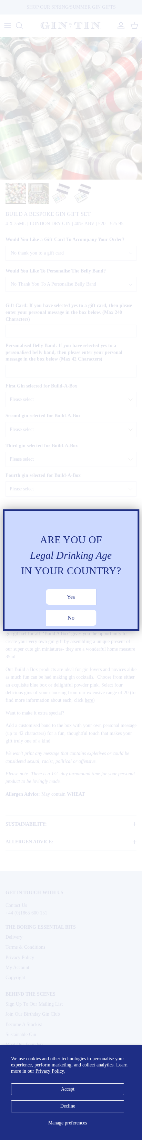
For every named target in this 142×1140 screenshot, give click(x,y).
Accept (67, 1089)
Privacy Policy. (50, 1071)
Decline (67, 1106)
